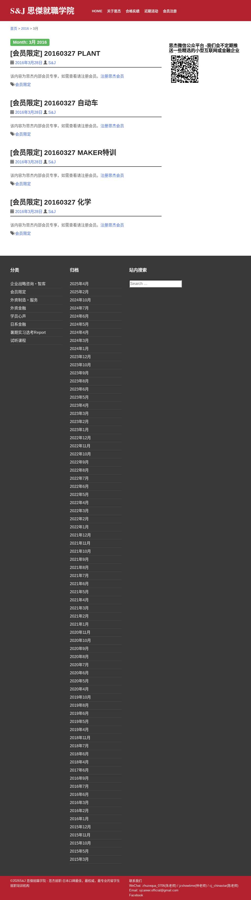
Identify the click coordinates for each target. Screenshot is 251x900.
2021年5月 (79, 592)
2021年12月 (80, 535)
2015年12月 (80, 827)
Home (97, 11)
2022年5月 (79, 494)
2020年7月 (79, 665)
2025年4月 (79, 284)
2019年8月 (79, 705)
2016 (25, 28)
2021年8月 (79, 567)
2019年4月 (79, 730)
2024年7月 (79, 308)
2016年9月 (79, 778)
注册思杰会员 (112, 76)
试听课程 (18, 340)
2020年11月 (80, 632)
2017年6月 (79, 770)
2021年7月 (79, 576)
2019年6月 (79, 713)
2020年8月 (79, 657)
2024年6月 (79, 316)
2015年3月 (79, 859)
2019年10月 (80, 697)
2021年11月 (80, 543)
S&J (52, 63)
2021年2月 (79, 616)
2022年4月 (79, 503)
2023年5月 (79, 397)
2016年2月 (79, 811)
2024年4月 (79, 332)
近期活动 (151, 11)
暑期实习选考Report (28, 332)
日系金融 (18, 324)
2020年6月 (79, 673)
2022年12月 (80, 438)
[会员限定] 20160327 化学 (50, 202)
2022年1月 (79, 527)
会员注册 (170, 11)
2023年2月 (79, 422)
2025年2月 (79, 292)
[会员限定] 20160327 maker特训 (63, 152)
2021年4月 (79, 600)
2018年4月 (79, 762)
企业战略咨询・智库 (28, 284)
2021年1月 (79, 624)
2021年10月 (80, 551)
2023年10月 (80, 365)
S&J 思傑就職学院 (42, 10)
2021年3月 (79, 608)
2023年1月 (79, 430)
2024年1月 (79, 349)
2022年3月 (79, 511)
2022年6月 (79, 486)
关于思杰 (114, 11)
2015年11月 (80, 835)
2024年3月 (79, 340)
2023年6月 (79, 389)
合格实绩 (132, 11)
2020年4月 (79, 689)
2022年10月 (80, 454)
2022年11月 (80, 446)
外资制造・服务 (24, 300)
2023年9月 (79, 373)
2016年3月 (79, 803)
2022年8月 (79, 470)
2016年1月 (79, 819)
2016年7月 (79, 786)
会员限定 (23, 85)
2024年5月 (79, 324)
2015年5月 (79, 851)
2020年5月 (79, 681)
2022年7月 (79, 478)
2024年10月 (80, 300)
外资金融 (18, 308)
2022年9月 (79, 462)
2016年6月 (79, 794)
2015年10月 (80, 843)
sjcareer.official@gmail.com (158, 890)
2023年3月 (79, 413)
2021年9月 (79, 559)
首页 (13, 28)
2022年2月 (79, 519)
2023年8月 (79, 381)
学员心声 (18, 316)
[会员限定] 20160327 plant (55, 53)
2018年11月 (80, 738)
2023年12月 (80, 357)
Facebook (136, 895)
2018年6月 (79, 754)
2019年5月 (79, 721)
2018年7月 (79, 746)
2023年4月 (79, 405)
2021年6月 (79, 584)
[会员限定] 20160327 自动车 (54, 103)
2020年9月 (79, 649)
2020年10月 (80, 640)
